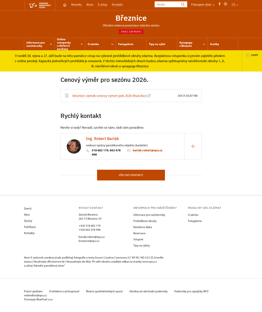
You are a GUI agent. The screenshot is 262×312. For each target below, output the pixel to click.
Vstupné (138, 239)
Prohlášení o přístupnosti (64, 291)
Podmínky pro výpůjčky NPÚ (191, 291)
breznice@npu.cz (89, 241)
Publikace (30, 227)
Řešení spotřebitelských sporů (104, 291)
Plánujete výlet (201, 4)
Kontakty (29, 233)
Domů (27, 208)
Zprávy (28, 220)
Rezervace (139, 233)
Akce (89, 4)
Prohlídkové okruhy (145, 221)
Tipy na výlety (141, 245)
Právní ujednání (33, 291)
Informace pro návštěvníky (149, 215)
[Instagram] (225, 4)
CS (234, 4)
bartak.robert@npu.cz (147, 150)
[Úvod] (65, 4)
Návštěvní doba (142, 227)
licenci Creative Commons (111, 257)
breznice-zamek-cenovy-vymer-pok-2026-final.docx (110, 95)
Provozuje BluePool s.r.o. (38, 299)
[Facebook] (219, 4)
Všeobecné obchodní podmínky (148, 291)
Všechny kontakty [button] (131, 175)
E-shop (102, 4)
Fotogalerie (195, 221)
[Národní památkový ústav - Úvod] (40, 5)
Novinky (76, 4)
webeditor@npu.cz (35, 295)
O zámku (193, 215)
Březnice (131, 18)
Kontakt (117, 4)
